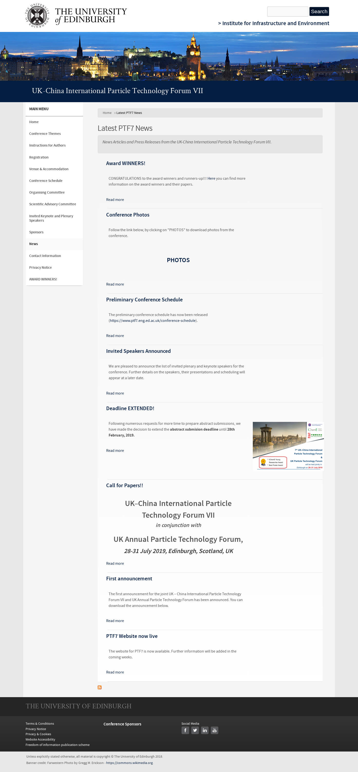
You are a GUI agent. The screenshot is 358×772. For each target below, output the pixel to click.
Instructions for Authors (47, 145)
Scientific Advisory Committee (52, 204)
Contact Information (45, 255)
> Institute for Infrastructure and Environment (273, 23)
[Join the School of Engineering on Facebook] (185, 730)
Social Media (190, 723)
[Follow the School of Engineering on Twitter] (195, 730)
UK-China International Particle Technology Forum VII (117, 91)
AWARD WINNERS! (43, 279)
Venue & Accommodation (48, 169)
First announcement (129, 578)
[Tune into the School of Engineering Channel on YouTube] (214, 730)
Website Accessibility (40, 739)
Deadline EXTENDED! (130, 408)
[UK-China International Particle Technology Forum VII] (76, 26)
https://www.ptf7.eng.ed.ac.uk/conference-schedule (153, 320)
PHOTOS (178, 260)
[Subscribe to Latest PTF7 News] (100, 688)
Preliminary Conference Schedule (144, 299)
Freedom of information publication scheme (58, 744)
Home (107, 112)
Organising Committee (47, 192)
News (33, 244)
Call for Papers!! (124, 485)
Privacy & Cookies (38, 734)
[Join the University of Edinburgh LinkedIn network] (205, 730)
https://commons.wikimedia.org (129, 763)
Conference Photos (127, 214)
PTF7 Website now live (132, 636)
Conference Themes (45, 133)
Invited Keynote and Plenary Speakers (51, 218)
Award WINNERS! (125, 163)
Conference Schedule (46, 180)
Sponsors (36, 232)
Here (211, 178)
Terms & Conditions (40, 723)
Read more (115, 199)
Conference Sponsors (122, 724)
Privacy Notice (40, 267)
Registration (38, 157)
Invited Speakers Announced (138, 351)
